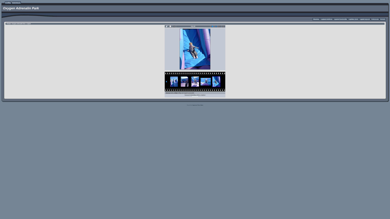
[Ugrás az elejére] (212, 26)
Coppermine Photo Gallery (197, 105)
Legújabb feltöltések (326, 19)
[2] (193, 96)
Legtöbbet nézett (353, 19)
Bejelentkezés (16, 2)
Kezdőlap (8, 2)
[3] (195, 96)
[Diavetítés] (174, 26)
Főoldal (8, 23)
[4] (196, 96)
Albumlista (316, 19)
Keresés (382, 19)
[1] (192, 96)
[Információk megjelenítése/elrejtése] (170, 26)
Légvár (29, 23)
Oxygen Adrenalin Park (18, 23)
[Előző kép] (216, 26)
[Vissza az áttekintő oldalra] (166, 26)
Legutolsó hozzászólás (340, 19)
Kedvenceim (375, 19)
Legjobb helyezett (365, 19)
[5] (197, 96)
